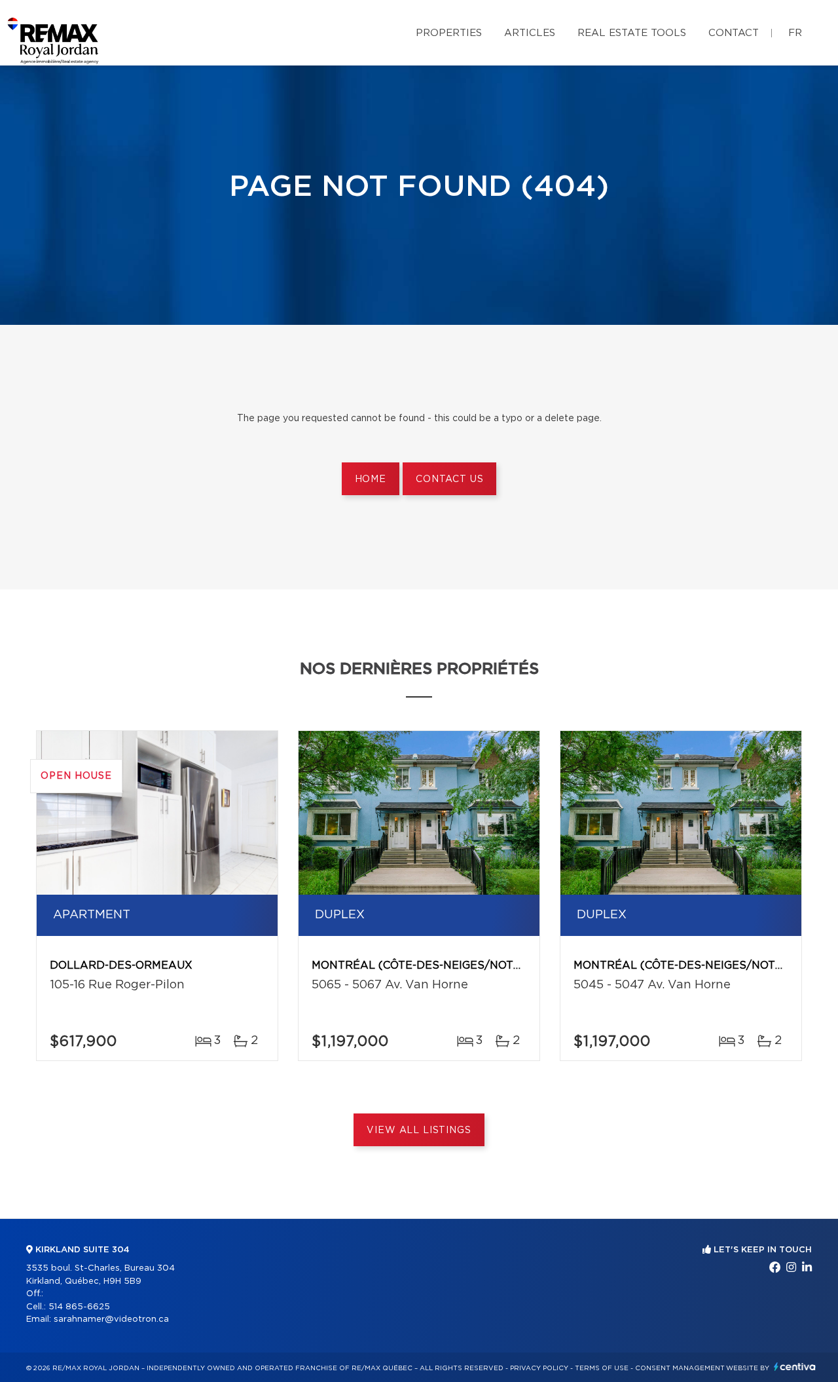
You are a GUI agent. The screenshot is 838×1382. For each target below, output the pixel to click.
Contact (733, 33)
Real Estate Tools (631, 33)
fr (795, 33)
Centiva (795, 1366)
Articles (529, 33)
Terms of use (601, 1368)
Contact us (449, 479)
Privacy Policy (539, 1368)
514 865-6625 (79, 1307)
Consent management (680, 1368)
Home (370, 479)
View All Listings (419, 1130)
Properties (449, 33)
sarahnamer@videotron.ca (111, 1319)
